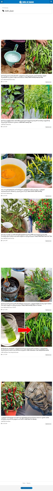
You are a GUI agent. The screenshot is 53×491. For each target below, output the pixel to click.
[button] (2, 2)
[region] (26, 26)
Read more (48, 82)
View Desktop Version (27, 488)
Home (24, 483)
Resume (28, 483)
